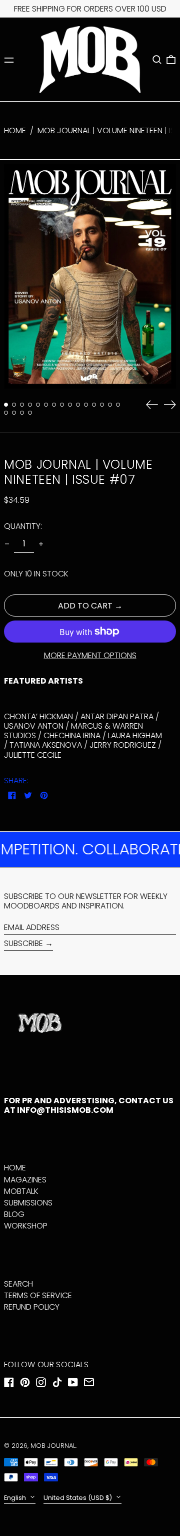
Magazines (25, 1179)
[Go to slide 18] (22, 413)
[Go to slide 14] (110, 405)
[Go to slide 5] (38, 405)
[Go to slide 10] (78, 405)
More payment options (90, 655)
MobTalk (21, 1191)
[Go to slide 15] (118, 405)
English (16, 1497)
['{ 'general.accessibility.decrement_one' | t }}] (7, 544)
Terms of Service (38, 1295)
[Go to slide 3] (22, 405)
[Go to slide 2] (14, 405)
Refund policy (32, 1307)
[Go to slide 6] (46, 405)
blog (14, 1214)
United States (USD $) (79, 1497)
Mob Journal (53, 1445)
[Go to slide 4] (30, 405)
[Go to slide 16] (6, 413)
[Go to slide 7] (54, 405)
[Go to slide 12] (94, 405)
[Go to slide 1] (6, 405)
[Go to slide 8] (62, 405)
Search (18, 1284)
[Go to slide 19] (30, 413)
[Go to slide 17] (14, 413)
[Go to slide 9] (70, 405)
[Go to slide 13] (102, 405)
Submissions (28, 1202)
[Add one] (41, 544)
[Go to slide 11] (86, 405)
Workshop (26, 1226)
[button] (157, 60)
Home (15, 130)
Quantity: (23, 526)
